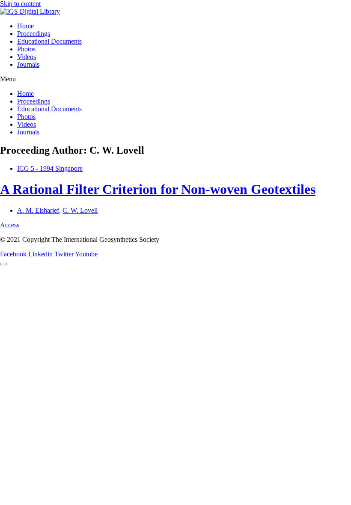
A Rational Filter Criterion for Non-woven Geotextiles (157, 189)
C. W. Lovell (80, 210)
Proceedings (33, 33)
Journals (28, 64)
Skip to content (20, 3)
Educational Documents (49, 41)
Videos (26, 56)
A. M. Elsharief (38, 210)
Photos (26, 49)
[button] (175, 79)
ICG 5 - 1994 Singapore (50, 168)
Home (25, 26)
